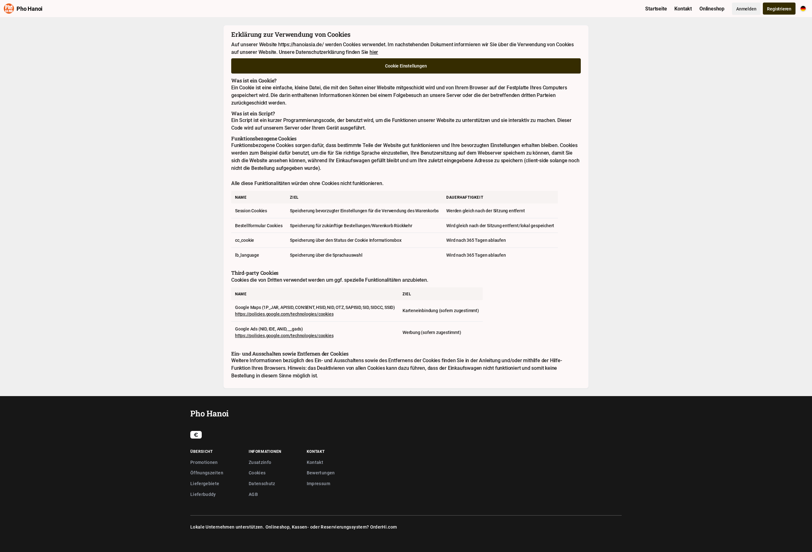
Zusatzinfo (260, 462)
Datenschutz (262, 483)
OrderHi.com (383, 527)
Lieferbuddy (203, 494)
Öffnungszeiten (206, 473)
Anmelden (746, 9)
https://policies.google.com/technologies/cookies (284, 314)
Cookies (257, 473)
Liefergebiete (204, 483)
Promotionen (204, 462)
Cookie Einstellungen (406, 66)
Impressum (318, 483)
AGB (253, 494)
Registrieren (779, 9)
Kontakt (315, 462)
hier (374, 51)
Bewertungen (321, 473)
